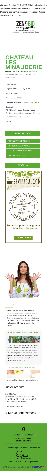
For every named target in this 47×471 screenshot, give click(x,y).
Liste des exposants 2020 (20, 151)
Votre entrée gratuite (19, 146)
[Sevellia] (23, 172)
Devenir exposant (16, 156)
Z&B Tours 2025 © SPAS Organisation (23, 462)
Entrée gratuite (23, 441)
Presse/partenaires (23, 438)
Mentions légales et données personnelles (23, 448)
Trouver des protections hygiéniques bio (20, 347)
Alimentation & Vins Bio (31, 102)
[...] (28, 340)
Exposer (29, 435)
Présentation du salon (19, 141)
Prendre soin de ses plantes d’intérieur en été (22, 312)
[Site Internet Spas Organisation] (23, 452)
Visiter (17, 435)
